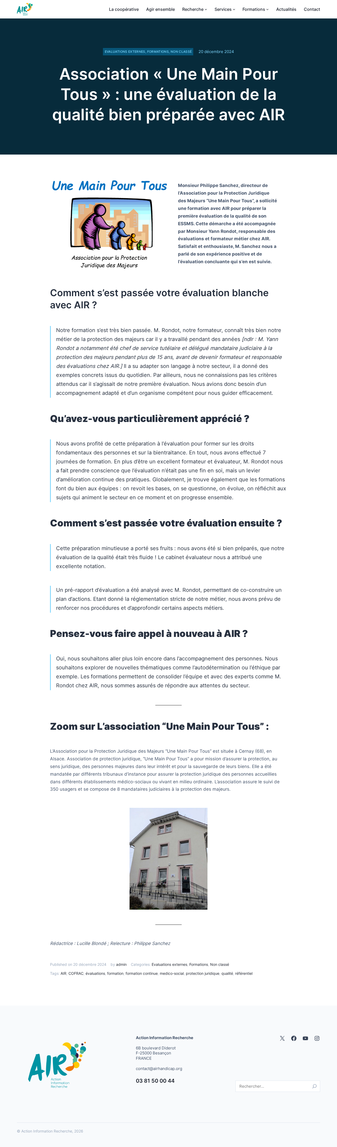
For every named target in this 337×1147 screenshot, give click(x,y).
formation (115, 973)
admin (121, 964)
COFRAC (75, 973)
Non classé (181, 52)
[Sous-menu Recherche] (206, 9)
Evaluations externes (125, 52)
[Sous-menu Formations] (267, 9)
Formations (158, 52)
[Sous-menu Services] (234, 9)
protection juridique (202, 973)
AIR (63, 973)
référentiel (243, 973)
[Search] (314, 1086)
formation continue (142, 973)
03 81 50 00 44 (155, 1081)
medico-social (172, 973)
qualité (227, 973)
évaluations (95, 973)
